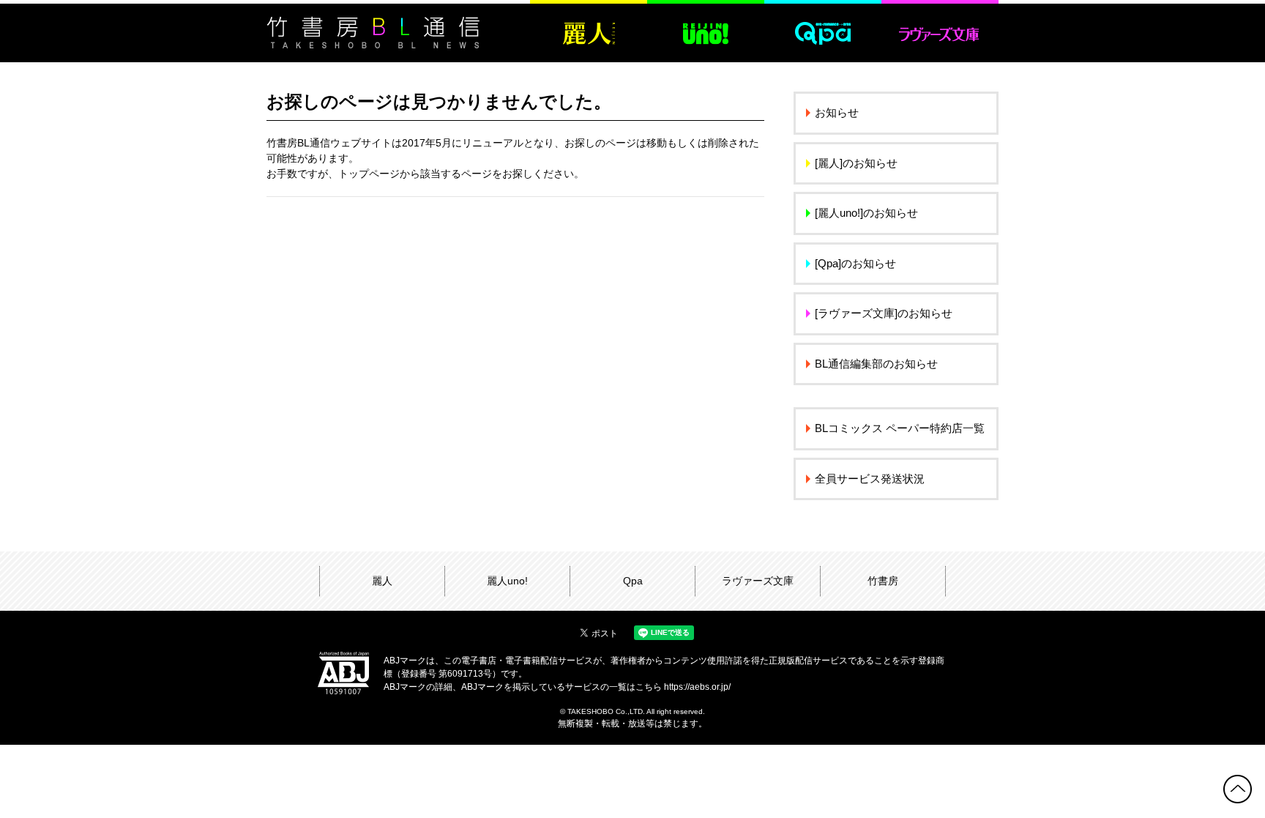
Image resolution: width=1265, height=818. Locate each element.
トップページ (369, 173)
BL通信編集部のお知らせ (876, 363)
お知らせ (837, 112)
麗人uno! (507, 581)
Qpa (633, 581)
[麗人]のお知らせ (856, 163)
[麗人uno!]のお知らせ (866, 213)
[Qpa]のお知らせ (855, 263)
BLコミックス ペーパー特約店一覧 (900, 428)
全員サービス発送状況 (870, 478)
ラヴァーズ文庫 (758, 581)
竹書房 (882, 581)
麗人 (382, 581)
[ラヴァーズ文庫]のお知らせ (883, 313)
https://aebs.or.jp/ (697, 687)
